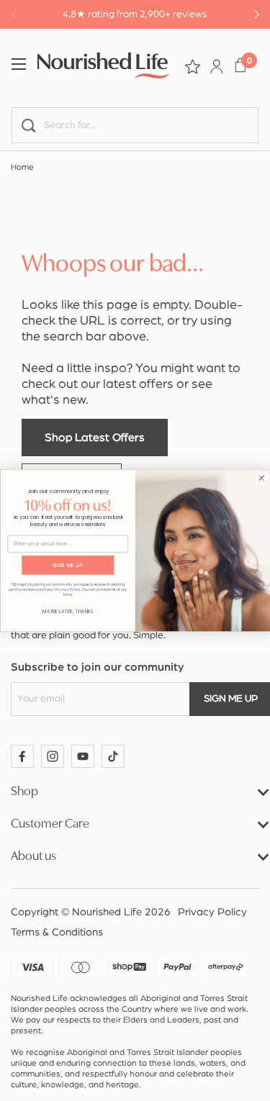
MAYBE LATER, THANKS (67, 611)
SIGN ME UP (67, 565)
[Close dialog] (261, 478)
